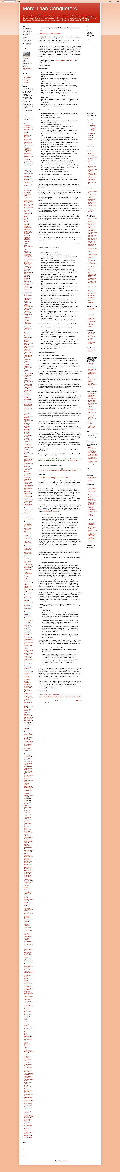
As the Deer (27, 172)
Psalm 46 (26, 810)
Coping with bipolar (27, 333)
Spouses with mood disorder (27, 965)
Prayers (26, 793)
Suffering (26, 978)
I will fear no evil (28, 564)
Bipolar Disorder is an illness (28, 208)
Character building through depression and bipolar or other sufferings (28, 262)
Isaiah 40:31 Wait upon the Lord (92, 223)
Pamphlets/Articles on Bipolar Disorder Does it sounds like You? (28, 743)
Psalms (25, 822)
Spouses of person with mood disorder (28, 961)
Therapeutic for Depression (27, 1035)
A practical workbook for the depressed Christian (28, 135)
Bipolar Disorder (28, 197)
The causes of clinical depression (28, 1002)
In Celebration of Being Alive (28, 577)
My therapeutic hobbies (27, 710)
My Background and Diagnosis (27, 76)
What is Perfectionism (61, 60)
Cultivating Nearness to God (28, 367)
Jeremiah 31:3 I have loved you (91, 229)
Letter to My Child (28, 616)
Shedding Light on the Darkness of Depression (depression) (92, 374)
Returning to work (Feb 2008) (73, 696)
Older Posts (78, 700)
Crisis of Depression (27, 362)
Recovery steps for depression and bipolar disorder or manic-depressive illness (28, 840)
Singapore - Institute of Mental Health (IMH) (92, 527)
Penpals (26, 759)
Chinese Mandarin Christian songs (28, 271)
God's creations (27, 491)
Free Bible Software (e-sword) (92, 495)
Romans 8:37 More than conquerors (92, 282)
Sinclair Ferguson (28, 927)
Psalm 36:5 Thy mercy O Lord (91, 261)
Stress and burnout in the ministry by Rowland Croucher (28, 971)
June (91, 124)
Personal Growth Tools (71, 470)
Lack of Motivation (28, 602)
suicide (90, 480)
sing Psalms (27, 936)
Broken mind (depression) (91, 364)
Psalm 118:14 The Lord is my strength (92, 255)
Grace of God (27, 498)
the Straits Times (28, 1021)
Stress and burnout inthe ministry (92, 434)
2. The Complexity (92, 292)
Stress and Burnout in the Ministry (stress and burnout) (92, 379)
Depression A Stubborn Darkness (28, 381)
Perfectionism (63, 470)
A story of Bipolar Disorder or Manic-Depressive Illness (28, 144)
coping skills (45, 470)
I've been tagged (28, 569)
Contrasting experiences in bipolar (27, 324)
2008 (89, 146)
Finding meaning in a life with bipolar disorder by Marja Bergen (28, 460)
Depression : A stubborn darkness (92, 309)
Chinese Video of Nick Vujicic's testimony (28, 275)
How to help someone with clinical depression (28, 543)
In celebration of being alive (92, 200)
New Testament (27, 720)
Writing (25, 1130)
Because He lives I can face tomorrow (92, 157)
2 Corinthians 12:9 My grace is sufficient (92, 220)
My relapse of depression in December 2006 (28, 701)
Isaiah (25, 584)
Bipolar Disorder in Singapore (28, 205)
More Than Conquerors (50, 8)
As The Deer (91, 155)
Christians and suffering (27, 299)
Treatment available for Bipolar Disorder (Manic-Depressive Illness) (28, 1045)
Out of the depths (28, 730)
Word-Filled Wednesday (27, 1123)
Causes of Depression (27, 252)
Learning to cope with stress (92, 408)
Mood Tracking (27, 671)
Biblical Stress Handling (27, 195)
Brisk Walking (27, 229)
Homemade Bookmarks (27, 511)
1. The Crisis (91, 290)
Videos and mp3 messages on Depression (28, 1092)
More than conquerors (26, 674)
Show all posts (70, 28)
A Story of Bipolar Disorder (92, 351)
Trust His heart (91, 177)
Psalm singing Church (27, 818)
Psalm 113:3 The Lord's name (92, 252)
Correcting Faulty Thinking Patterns (28, 356)
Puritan (25, 826)
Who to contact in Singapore (28, 1120)
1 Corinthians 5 (27, 127)
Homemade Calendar (27, 514)
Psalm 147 (26, 802)
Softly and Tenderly (28, 946)
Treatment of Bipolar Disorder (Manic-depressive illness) (28, 1050)
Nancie (26, 58)
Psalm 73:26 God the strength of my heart (92, 275)
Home (56, 700)
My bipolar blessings (26, 677)
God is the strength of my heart (28, 486)
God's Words (27, 493)
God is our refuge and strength (28, 483)
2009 (89, 144)
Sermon (26, 885)
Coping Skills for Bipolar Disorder (28, 329)
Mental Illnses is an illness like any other (28, 661)
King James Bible (28, 593)
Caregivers (26, 241)
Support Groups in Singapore (28, 989)
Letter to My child (92, 205)
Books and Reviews (26, 224)
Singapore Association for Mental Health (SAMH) (91, 539)
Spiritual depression (90, 301)
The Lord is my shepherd (27, 1009)
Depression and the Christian (51, 511)
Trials (25, 1054)
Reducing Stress (28, 847)
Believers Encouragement (92, 487)
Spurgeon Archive (92, 511)
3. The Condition (92, 293)
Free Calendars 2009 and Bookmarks (27, 474)
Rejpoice (26, 853)
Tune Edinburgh (28, 1067)
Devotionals (27, 399)
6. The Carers (91, 299)
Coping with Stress (28, 352)
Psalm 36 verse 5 (28, 807)
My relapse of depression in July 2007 (28, 706)
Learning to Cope (56, 696)
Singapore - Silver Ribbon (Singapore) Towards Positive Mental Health (92, 533)
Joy (25, 591)
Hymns (25, 558)
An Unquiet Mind (28, 166)
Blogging (26, 221)
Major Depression (28, 639)
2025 (89, 135)
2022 (89, 139)
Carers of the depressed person (28, 246)
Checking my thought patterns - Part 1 (54, 477)
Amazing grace (91, 153)
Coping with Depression (27, 336)
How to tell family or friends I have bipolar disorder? (28, 554)
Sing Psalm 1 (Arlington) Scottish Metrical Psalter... (92, 128)
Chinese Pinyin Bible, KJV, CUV (92, 490)
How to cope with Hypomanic (28, 529)
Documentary (27, 401)
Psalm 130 (26, 798)
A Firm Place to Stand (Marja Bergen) (91, 334)
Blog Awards (27, 219)
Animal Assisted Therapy (28, 169)
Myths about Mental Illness (27, 715)
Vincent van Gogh (28, 1094)
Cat (25, 249)
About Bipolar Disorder (91, 319)
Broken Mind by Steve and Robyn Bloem (28, 232)
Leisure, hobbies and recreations (92, 411)
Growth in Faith (27, 500)
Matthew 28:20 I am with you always (92, 245)
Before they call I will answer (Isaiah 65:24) (28, 178)
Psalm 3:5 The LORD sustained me (92, 268)
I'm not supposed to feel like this (28, 567)
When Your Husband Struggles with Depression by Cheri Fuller (28, 1116)
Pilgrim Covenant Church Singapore (28, 772)
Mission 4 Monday (28, 664)
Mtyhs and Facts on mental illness (92, 462)
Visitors (91, 547)
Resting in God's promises (28, 862)
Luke (25, 636)
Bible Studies (27, 192)
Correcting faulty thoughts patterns (92, 401)
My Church (26, 82)
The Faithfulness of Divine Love (28, 1006)
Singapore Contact (28, 941)
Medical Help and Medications (28, 657)
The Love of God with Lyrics (28, 1015)
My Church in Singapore (91, 507)
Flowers (26, 471)
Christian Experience (26, 287)
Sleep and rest (27, 944)
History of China (28, 509)
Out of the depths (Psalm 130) (92, 167)
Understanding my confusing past (28, 1074)
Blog (25, 218)
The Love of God (28, 1011)
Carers (25, 243)
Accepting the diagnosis (91, 396)
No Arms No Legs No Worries (28, 724)
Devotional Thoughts (26, 397)
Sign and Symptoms (90, 324)
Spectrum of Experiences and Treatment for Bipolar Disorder (28, 952)
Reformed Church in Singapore (28, 851)
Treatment (90, 326)
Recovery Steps (92, 464)
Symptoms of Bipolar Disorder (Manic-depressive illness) (28, 993)
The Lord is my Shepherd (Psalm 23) (92, 175)
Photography (27, 766)
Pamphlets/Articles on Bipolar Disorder (28, 739)
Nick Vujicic (27, 722)
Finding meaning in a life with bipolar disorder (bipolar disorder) (92, 368)
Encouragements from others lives (28, 409)
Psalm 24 (26, 805)
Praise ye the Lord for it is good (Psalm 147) (92, 170)
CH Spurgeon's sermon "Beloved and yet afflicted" (28, 255)
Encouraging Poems (27, 427)
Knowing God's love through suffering (27, 599)
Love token (90, 207)
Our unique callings (26, 727)
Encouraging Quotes (27, 430)
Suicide (26, 982)
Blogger (66, 1160)
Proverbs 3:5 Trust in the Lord (92, 249)
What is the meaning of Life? (28, 1107)
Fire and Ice (91, 493)
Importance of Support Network (28, 573)
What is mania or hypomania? (28, 1104)
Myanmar (26, 712)
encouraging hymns (27, 424)
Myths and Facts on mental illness (28, 718)
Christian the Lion (92, 194)
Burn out (26, 235)
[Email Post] (62, 468)
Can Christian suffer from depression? (27, 238)
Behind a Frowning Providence (28, 181)
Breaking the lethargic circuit (27, 227)
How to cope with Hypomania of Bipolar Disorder (28, 524)
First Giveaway (27, 468)
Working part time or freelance (28, 1126)
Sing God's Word (28, 930)
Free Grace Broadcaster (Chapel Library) (92, 499)
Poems (25, 778)
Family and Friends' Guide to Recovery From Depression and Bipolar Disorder (92, 450)
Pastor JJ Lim (27, 750)
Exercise (90, 406)
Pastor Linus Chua (28, 752)
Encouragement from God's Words (28, 405)
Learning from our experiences (28, 607)
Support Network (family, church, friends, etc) (92, 426)
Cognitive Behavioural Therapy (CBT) (27, 305)
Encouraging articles (27, 413)
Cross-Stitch (27, 364)
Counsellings (27, 359)
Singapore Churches (26, 939)
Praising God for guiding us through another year (28, 788)
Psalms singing (27, 823)
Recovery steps (91, 321)
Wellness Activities (28, 1100)
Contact (26, 320)
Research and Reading (91, 422)
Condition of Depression (27, 318)
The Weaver (27, 1027)
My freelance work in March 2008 (28, 687)
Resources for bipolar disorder (28, 856)
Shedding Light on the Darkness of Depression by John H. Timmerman (28, 893)
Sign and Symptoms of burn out (28, 904)
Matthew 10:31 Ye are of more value (92, 239)
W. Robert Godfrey (28, 1097)
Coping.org (71, 60)
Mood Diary (27, 670)
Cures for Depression (27, 371)
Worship (26, 1128)
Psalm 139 (26, 800)
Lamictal (26, 605)
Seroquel (26, 889)
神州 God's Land (28, 1137)
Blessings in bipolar (27, 215)
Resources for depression (27, 859)
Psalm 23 (26, 804)
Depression (27, 378)
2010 (89, 142)
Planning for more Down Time (28, 776)
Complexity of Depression (27, 312)
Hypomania (27, 559)
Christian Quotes (28, 289)
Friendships (27, 477)
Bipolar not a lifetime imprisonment (27, 212)
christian (26, 278)
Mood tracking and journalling (92, 416)
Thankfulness (27, 999)
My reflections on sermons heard (28, 697)
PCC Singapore (28, 758)
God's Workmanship (27, 495)
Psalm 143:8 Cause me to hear (92, 258)
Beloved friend (27, 184)
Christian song (27, 292)
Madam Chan (27, 637)
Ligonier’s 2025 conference (27, 624)
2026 (89, 122)
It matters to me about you (91, 203)
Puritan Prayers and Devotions (27, 832)
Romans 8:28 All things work (92, 279)
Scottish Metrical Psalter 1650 (28, 880)
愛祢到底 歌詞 (27, 1135)
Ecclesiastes (27, 402)
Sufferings (26, 980)
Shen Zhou (26, 897)
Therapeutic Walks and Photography (28, 1038)
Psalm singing (27, 814)
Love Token (27, 630)
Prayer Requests (28, 790)
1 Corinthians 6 (27, 129)
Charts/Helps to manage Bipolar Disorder (28, 268)
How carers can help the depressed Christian (92, 459)
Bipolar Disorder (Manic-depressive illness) (28, 201)
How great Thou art (28, 520)
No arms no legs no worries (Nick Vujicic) (92, 210)
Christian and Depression (27, 280)
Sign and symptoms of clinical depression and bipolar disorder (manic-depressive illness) (28, 910)
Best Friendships (28, 186)
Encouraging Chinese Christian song (28, 420)
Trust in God (27, 1062)
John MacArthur (28, 589)
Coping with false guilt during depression (28, 340)
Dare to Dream (27, 373)
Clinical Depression (27, 302)
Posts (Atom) (48, 702)
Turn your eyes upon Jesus (27, 1071)
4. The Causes (91, 295)
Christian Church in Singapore (28, 283)
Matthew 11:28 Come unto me (91, 242)
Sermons (26, 887)
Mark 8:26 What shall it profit (92, 236)
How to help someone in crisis (28, 532)
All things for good (28, 161)
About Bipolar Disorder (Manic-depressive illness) (28, 155)
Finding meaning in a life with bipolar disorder (28, 455)
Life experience (27, 619)
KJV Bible (26, 596)
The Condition (73, 510)
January (92, 133)
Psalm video (27, 820)
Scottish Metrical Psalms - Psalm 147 (28, 876)
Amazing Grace (27, 164)
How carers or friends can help (28, 517)
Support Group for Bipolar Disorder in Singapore (28, 985)
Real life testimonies (26, 835)
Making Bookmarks (28, 642)
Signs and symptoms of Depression (27, 924)
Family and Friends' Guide (27, 439)
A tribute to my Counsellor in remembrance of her (28, 150)
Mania (25, 648)
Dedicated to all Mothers (27, 376)
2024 (89, 137)
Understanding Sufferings (27, 1077)
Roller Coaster (27, 870)
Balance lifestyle (92, 398)
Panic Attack (27, 748)
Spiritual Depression (27, 958)
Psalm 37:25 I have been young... (92, 264)
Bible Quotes (27, 190)
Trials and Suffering (26, 1057)
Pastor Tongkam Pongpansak (28, 755)
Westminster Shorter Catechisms (91, 514)
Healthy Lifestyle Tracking (28, 502)
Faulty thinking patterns (47, 696)
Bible (25, 189)
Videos (25, 1088)
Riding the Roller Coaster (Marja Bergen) (92, 342)
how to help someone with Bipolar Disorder (28, 537)
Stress (25, 968)
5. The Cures (91, 297)
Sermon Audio (91, 509)
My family (26, 684)
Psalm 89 (26, 812)
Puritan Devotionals (27, 829)
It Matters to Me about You (27, 587)
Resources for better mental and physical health (92, 523)
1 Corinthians (27, 125)
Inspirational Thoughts (27, 580)
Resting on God (27, 864)
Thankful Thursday (28, 996)
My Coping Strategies (26, 79)
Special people (27, 949)
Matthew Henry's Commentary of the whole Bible (92, 503)
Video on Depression (27, 1086)
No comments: (56, 468)
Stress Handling (92, 437)
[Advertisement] (92, 67)
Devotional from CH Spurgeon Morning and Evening (28, 392)
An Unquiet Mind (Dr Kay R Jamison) (92, 338)
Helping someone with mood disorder (28, 505)
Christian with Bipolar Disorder (28, 294)
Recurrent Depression (27, 845)
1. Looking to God (92, 393)
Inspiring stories (28, 583)
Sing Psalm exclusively (26, 934)
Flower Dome (27, 469)
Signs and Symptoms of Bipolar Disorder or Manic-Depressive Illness (28, 919)
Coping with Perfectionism (49, 34)
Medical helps (91, 414)
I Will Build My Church (27, 562)
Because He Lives (28, 173)
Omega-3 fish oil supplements (92, 419)
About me (26, 159)
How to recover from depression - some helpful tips (28, 548)
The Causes (51, 514)
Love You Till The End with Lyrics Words (28, 633)
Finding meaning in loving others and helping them (28, 465)
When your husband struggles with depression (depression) (92, 385)
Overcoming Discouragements (28, 733)
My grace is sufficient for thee (28, 690)
